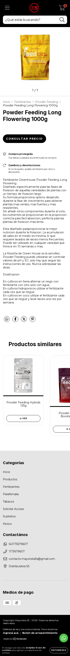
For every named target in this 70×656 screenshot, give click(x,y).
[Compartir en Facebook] (15, 320)
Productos (10, 479)
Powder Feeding (46, 102)
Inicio (6, 102)
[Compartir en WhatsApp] (7, 319)
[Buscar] (62, 19)
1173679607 (17, 551)
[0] (62, 9)
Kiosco (7, 524)
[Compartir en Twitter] (24, 320)
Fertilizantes (22, 102)
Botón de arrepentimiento (40, 632)
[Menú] (7, 8)
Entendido (58, 650)
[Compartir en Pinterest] (32, 320)
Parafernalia (11, 494)
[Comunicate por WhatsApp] (63, 638)
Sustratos (9, 516)
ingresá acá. (11, 632)
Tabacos (8, 501)
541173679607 (18, 544)
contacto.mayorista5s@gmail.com (32, 559)
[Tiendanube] (15, 639)
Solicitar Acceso (13, 509)
